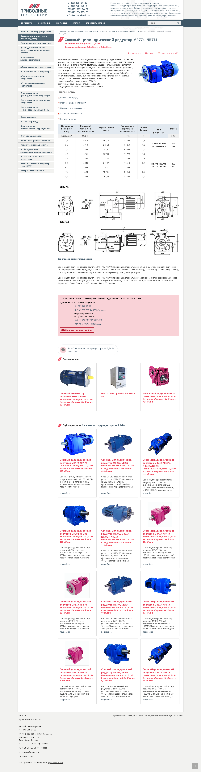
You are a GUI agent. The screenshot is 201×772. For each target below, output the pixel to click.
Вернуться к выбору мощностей (75, 259)
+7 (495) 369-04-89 (82, 306)
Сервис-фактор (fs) (69, 97)
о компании (44, 23)
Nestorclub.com (56, 763)
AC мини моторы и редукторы (35, 67)
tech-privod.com (26, 756)
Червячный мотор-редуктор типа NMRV (34, 165)
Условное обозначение (71, 113)
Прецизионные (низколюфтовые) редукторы (35, 127)
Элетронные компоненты (33, 171)
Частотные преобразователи (35, 140)
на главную (26, 23)
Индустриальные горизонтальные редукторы (34, 108)
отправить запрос (95, 23)
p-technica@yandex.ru (29, 752)
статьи (76, 23)
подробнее (65, 493)
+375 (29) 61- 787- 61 (77, 12)
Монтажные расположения (73, 102)
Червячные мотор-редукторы (35, 31)
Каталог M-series (68, 119)
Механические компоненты (34, 145)
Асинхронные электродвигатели (30, 58)
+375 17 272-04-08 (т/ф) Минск (88, 319)
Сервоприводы (28, 117)
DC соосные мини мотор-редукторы (32, 84)
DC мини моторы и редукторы (35, 71)
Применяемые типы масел (72, 108)
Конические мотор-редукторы (36, 43)
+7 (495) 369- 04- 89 (76, 2)
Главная (61, 31)
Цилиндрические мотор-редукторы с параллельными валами (35, 50)
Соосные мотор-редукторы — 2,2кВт (124, 31)
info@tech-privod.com (78, 15)
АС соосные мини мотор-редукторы (32, 77)
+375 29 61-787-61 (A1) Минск (87, 324)
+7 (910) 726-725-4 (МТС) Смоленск (90, 310)
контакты (61, 23)
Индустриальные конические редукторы (35, 101)
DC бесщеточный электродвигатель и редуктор (36, 150)
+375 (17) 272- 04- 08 (77, 9)
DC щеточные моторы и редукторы (32, 157)
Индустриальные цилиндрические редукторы (35, 94)
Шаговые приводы (29, 121)
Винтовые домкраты (31, 136)
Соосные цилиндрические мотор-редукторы (33, 37)
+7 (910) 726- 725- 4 (76, 5)
